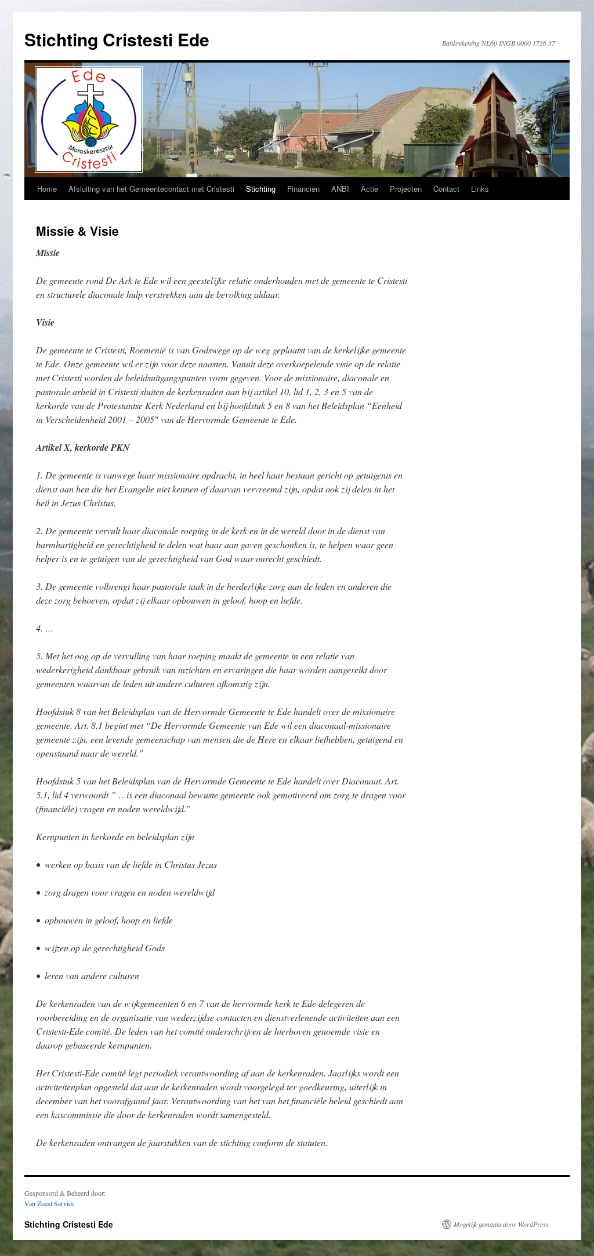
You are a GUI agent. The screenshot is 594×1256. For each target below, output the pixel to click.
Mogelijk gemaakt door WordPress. (502, 1224)
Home (47, 188)
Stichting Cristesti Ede (116, 39)
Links (480, 188)
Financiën (303, 188)
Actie (369, 188)
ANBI (340, 188)
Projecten (406, 188)
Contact (446, 188)
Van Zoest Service (49, 1203)
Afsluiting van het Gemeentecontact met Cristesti (151, 188)
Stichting (261, 188)
